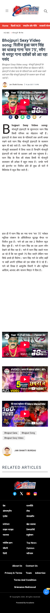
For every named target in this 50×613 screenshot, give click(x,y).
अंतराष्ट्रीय (7, 511)
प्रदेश (5, 516)
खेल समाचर (31, 524)
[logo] (26, 11)
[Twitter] (16, 117)
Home (7, 33)
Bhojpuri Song (28, 433)
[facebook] (10, 117)
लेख (28, 511)
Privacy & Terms (13, 573)
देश (4, 505)
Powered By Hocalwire (25, 603)
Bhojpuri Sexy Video (13, 438)
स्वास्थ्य (6, 535)
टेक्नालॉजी (30, 529)
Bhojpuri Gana (10, 433)
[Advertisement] (25, 206)
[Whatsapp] (22, 117)
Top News (31, 543)
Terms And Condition (25, 580)
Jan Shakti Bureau (25, 450)
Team (29, 573)
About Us (17, 565)
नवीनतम (29, 553)
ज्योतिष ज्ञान (7, 543)
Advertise (40, 573)
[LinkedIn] (28, 117)
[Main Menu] (7, 11)
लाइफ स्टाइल (8, 529)
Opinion (30, 548)
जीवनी (5, 548)
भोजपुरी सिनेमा (17, 33)
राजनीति (29, 505)
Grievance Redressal (25, 587)
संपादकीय (30, 516)
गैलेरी (5, 553)
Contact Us (32, 565)
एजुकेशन (29, 535)
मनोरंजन (6, 524)
